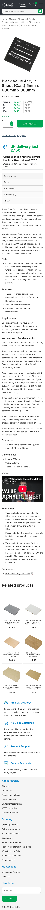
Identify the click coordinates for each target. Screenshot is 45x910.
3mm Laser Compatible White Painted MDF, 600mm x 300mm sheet (33, 622)
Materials (13, 19)
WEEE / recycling (9, 808)
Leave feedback (9, 799)
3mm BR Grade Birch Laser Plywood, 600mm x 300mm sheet (11, 687)
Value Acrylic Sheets (19, 22)
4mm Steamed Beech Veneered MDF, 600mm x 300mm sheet (11, 654)
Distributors (7, 838)
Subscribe (9, 899)
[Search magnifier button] (40, 11)
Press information (10, 812)
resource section (9, 435)
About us (6, 786)
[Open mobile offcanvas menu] (41, 4)
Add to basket (30, 124)
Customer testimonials (12, 804)
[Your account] (29, 4)
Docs (6, 182)
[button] (11, 125)
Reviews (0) (10, 194)
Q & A (7, 200)
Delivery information (11, 829)
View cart (6, 876)
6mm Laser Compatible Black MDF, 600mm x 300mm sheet (12, 622)
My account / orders (11, 872)
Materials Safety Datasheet (17, 573)
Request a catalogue (11, 795)
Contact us (7, 790)
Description (10, 176)
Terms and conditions (11, 855)
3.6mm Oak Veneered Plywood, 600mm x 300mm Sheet (33, 654)
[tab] (22, 176)
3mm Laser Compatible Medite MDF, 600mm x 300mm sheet (33, 687)
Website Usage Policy (11, 851)
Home (4, 19)
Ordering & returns (10, 824)
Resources (9, 188)
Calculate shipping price (14, 135)
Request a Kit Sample (11, 842)
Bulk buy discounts (10, 833)
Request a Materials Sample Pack (17, 847)
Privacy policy (8, 860)
